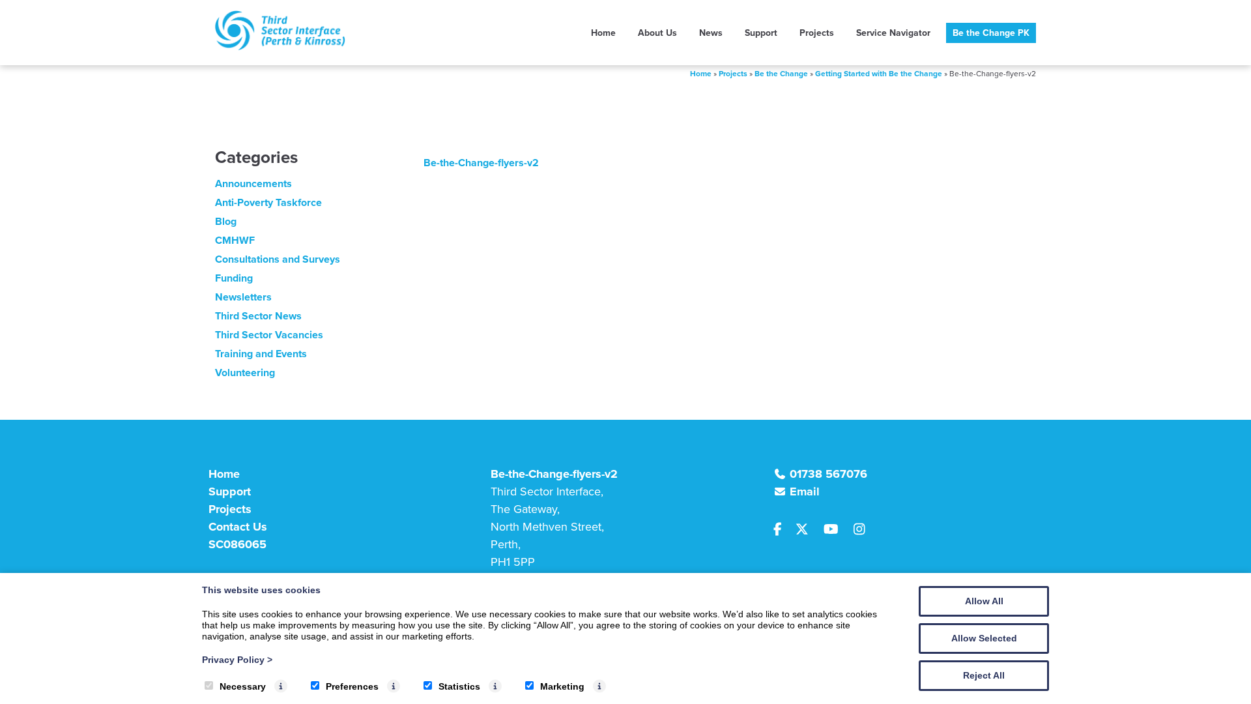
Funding (234, 278)
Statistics (459, 686)
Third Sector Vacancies (269, 334)
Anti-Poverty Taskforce (268, 202)
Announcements (253, 183)
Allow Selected (984, 638)
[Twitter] (807, 529)
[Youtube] (836, 529)
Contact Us (237, 526)
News (711, 33)
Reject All (984, 675)
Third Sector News (258, 315)
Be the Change (781, 74)
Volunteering (245, 372)
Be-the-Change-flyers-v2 (481, 162)
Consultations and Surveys (277, 259)
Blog (226, 221)
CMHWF (235, 240)
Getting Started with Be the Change (878, 74)
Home (603, 33)
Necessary (243, 686)
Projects (816, 33)
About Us (657, 33)
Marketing (562, 686)
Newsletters (243, 296)
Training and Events (261, 353)
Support (761, 33)
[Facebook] (783, 529)
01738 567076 (828, 473)
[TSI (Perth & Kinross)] (280, 46)
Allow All (984, 601)
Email (805, 491)
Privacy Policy (237, 659)
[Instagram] (863, 529)
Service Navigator (893, 33)
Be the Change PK (991, 33)
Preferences (352, 686)
